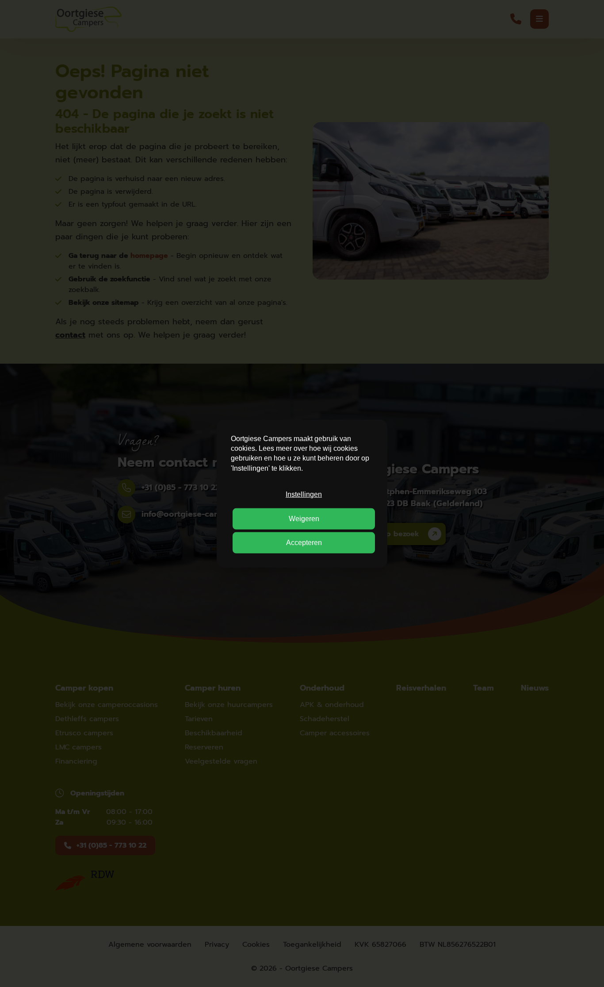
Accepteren (304, 542)
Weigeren (304, 518)
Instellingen (304, 494)
